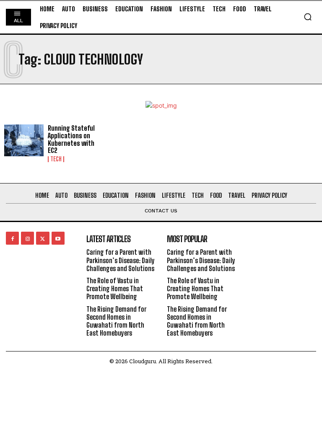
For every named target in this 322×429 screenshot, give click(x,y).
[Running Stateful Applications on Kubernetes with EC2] (24, 140)
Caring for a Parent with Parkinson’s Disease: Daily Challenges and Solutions (120, 260)
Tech (56, 159)
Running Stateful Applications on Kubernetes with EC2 (71, 139)
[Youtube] (58, 238)
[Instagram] (27, 238)
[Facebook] (12, 238)
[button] (307, 16)
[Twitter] (42, 238)
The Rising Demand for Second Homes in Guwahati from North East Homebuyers (116, 321)
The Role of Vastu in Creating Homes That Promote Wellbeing (114, 288)
